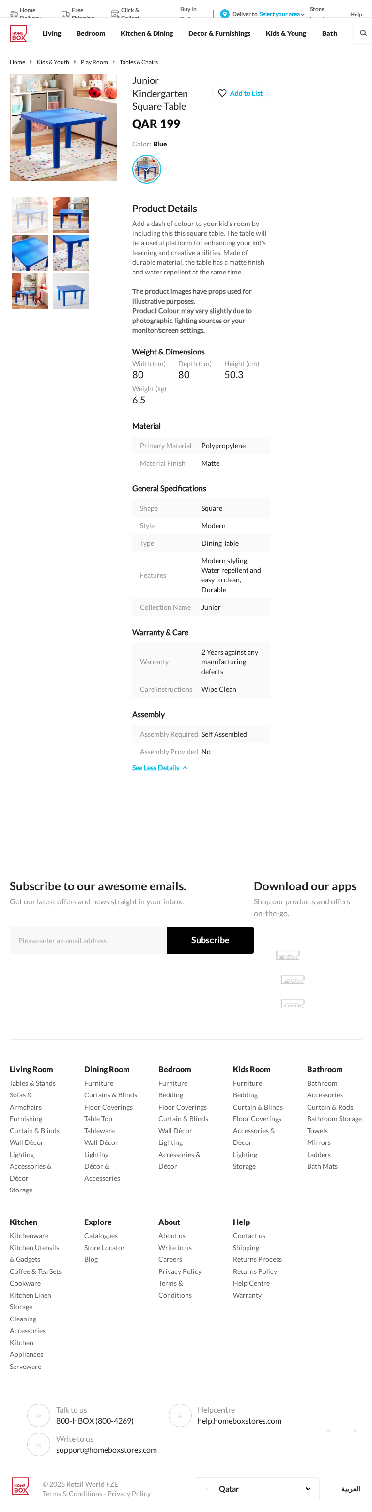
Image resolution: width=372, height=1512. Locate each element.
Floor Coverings (108, 1107)
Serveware (25, 1366)
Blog (91, 1259)
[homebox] (22, 33)
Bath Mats (322, 1166)
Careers (170, 1259)
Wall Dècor (27, 1142)
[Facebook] (329, 1430)
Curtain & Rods (330, 1107)
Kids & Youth (53, 61)
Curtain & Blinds (35, 1130)
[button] (240, 93)
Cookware (25, 1283)
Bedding (170, 1095)
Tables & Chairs (139, 61)
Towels (317, 1130)
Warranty (247, 1295)
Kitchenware (29, 1235)
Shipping (246, 1247)
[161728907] (146, 169)
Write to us (175, 1247)
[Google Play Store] (292, 979)
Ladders (319, 1154)
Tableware (99, 1130)
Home (17, 61)
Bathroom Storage (334, 1118)
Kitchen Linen (30, 1295)
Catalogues (101, 1235)
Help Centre (251, 1283)
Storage (21, 1190)
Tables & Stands (33, 1083)
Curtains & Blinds (110, 1095)
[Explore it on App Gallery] (292, 1004)
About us (172, 1235)
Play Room (94, 61)
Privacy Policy (180, 1271)
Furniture (98, 1083)
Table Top (98, 1118)
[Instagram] (355, 1430)
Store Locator (104, 1247)
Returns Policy (255, 1271)
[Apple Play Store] (288, 955)
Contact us (249, 1235)
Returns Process (257, 1259)
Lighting (22, 1154)
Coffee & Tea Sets (36, 1271)
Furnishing (26, 1118)
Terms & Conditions (72, 1493)
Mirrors (319, 1142)
